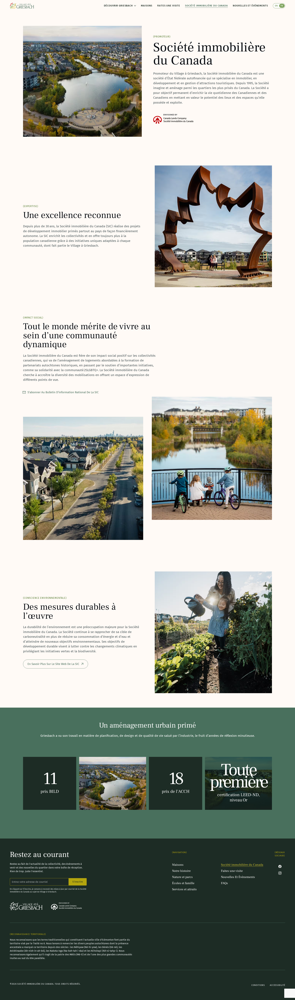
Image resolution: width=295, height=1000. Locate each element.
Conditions (258, 985)
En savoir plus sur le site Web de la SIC (53, 664)
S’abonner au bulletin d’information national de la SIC (63, 392)
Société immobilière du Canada (206, 5)
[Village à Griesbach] (22, 6)
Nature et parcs (182, 877)
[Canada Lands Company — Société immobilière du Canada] (66, 906)
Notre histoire (181, 871)
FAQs (224, 883)
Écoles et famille (183, 883)
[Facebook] (279, 866)
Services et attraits (184, 889)
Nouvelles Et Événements (250, 5)
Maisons (146, 5)
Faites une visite (168, 5)
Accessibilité (277, 985)
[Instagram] (279, 873)
